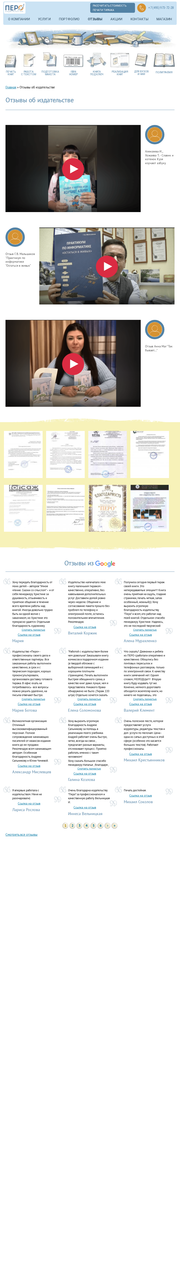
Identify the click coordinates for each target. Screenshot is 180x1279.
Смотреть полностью (33, 629)
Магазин (164, 19)
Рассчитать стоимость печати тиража (109, 8)
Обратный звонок (141, 8)
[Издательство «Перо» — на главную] (14, 8)
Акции (116, 19)
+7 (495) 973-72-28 (161, 7)
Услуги (44, 19)
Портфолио (69, 19)
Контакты (139, 19)
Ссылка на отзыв (29, 635)
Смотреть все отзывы (21, 834)
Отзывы (95, 19)
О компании (19, 19)
